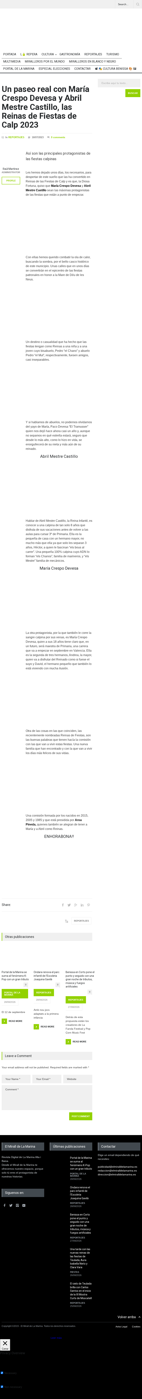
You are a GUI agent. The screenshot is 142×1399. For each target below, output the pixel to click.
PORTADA (9, 54)
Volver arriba (127, 1317)
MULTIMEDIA (12, 61)
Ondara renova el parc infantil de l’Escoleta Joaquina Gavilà (46, 976)
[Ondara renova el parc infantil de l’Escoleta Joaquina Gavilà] (47, 958)
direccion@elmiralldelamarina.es (117, 1174)
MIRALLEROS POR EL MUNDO (45, 61)
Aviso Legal (121, 1326)
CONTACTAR (82, 68)
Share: (6, 904)
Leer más (56, 1337)
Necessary (10, 1373)
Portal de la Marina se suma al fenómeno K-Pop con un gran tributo (15, 976)
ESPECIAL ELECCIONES (54, 68)
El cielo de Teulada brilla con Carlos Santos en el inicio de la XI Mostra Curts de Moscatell (81, 1290)
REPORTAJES (93, 54)
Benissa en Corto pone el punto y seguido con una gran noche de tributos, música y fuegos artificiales (80, 979)
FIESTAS (74, 1272)
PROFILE (11, 180)
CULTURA (48, 54)
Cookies (136, 1326)
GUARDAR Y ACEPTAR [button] (14, 1397)
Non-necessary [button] (9, 1383)
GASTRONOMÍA (70, 54)
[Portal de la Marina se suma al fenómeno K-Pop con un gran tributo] (15, 958)
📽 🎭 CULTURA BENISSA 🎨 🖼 (115, 68)
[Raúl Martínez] (11, 156)
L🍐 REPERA (28, 54)
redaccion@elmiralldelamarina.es (117, 1170)
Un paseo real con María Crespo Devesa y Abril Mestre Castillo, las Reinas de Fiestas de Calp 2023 (45, 107)
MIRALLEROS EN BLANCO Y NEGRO (92, 61)
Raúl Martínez (11, 168)
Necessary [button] (6, 1369)
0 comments (58, 137)
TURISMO (112, 54)
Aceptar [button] (45, 1337)
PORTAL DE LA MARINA (18, 68)
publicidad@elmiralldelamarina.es (117, 1166)
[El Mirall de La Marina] (71, 37)
